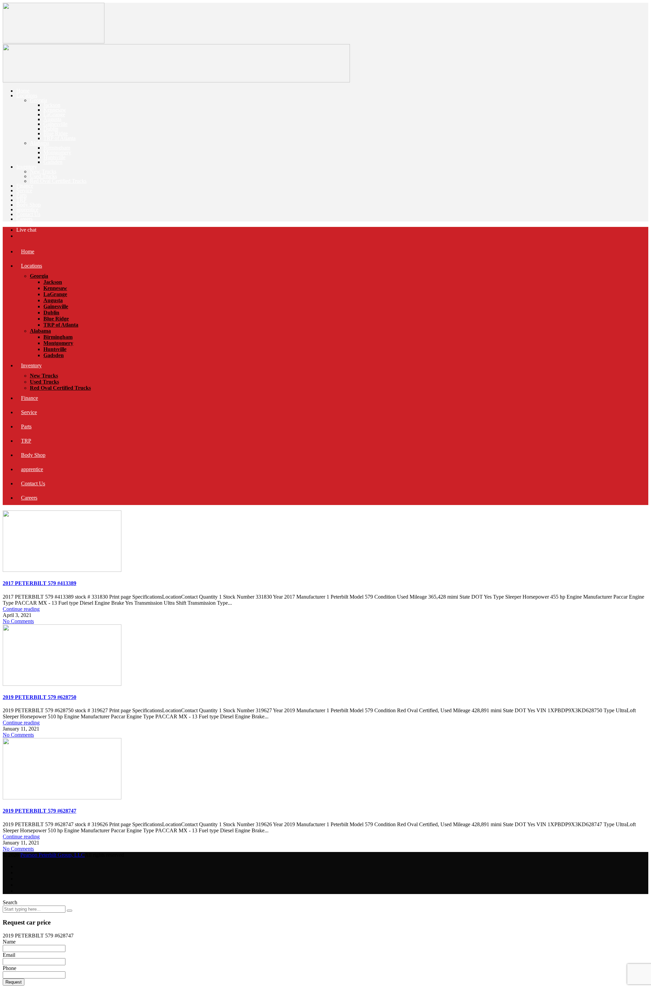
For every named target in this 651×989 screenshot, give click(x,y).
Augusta (52, 119)
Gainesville (55, 124)
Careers (24, 219)
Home (22, 91)
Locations (26, 95)
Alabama (39, 143)
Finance (24, 186)
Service (24, 190)
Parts (21, 195)
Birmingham (56, 148)
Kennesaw (54, 110)
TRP (21, 200)
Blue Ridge (55, 133)
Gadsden (52, 162)
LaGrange (54, 114)
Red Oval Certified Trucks (58, 181)
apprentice (27, 209)
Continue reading (21, 609)
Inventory (26, 167)
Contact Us (28, 214)
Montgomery (57, 152)
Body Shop (28, 205)
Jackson (51, 105)
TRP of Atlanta (59, 138)
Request (13, 982)
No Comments (18, 621)
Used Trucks (43, 176)
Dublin (50, 129)
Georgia (38, 100)
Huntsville (54, 157)
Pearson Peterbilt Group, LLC (52, 855)
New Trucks (43, 171)
